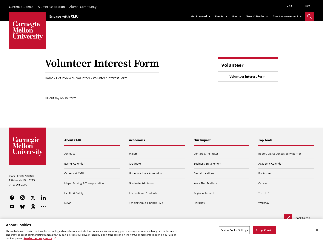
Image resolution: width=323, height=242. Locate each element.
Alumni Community (82, 6)
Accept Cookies (264, 230)
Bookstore (264, 173)
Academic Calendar (270, 163)
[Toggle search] (309, 16)
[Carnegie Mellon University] (27, 30)
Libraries (199, 203)
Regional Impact (204, 193)
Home (49, 78)
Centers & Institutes (206, 153)
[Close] (317, 230)
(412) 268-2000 (18, 184)
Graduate (135, 163)
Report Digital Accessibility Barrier (279, 153)
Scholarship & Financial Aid (146, 203)
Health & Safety (74, 193)
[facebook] (12, 197)
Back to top (303, 218)
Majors (133, 153)
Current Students (21, 6)
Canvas (262, 183)
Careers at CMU (74, 173)
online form (68, 98)
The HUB (263, 193)
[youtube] (12, 206)
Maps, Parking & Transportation (84, 183)
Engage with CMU (64, 16)
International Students (143, 193)
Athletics (69, 153)
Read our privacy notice (38, 238)
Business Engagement (207, 163)
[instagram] (22, 197)
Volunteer (83, 78)
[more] (43, 206)
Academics (137, 140)
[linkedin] (43, 197)
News (67, 203)
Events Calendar (74, 163)
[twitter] (33, 197)
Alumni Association (51, 6)
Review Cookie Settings (234, 230)
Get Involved (65, 78)
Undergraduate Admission (145, 173)
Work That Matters (205, 183)
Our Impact (202, 140)
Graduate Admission (142, 183)
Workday (263, 203)
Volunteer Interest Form (247, 76)
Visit (289, 6)
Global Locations (204, 173)
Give (307, 6)
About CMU (72, 140)
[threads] (33, 206)
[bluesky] (22, 206)
